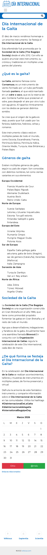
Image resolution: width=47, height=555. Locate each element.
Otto (12, 466)
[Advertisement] (23, 498)
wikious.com (26, 551)
